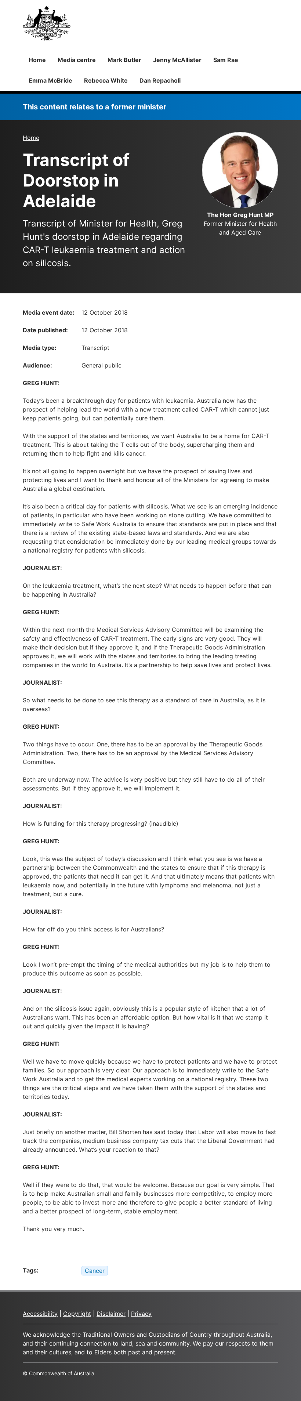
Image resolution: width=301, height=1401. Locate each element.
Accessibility (40, 1313)
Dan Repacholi (160, 80)
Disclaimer (111, 1313)
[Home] (46, 23)
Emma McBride (50, 80)
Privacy (141, 1313)
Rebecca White (106, 80)
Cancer (95, 1270)
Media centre (77, 60)
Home (37, 60)
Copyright (77, 1313)
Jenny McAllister (177, 60)
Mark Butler (124, 60)
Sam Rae (225, 60)
